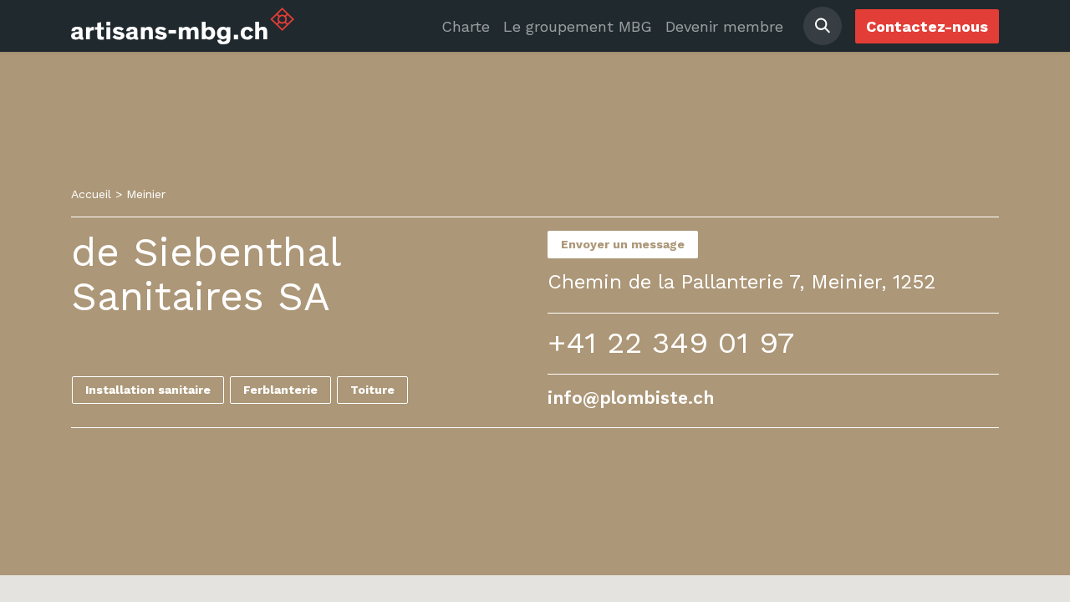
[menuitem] (466, 26)
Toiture (372, 389)
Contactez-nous (927, 26)
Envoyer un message (623, 244)
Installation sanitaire (148, 389)
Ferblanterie (280, 389)
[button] (822, 26)
